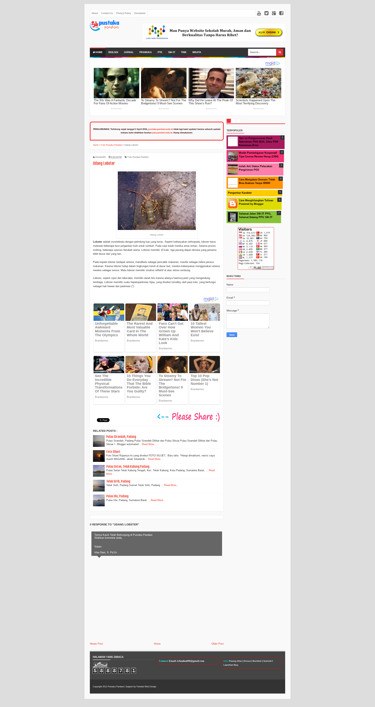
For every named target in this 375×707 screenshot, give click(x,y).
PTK (160, 52)
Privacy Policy (123, 13)
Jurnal (129, 52)
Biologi (113, 52)
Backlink (257, 661)
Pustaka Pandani (116, 686)
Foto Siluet (113, 452)
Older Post (218, 643)
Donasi (247, 661)
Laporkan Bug (230, 665)
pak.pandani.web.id (162, 132)
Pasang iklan (235, 661)
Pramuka (145, 52)
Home (99, 52)
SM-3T (171, 52)
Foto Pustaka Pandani (138, 157)
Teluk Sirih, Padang (118, 481)
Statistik (267, 661)
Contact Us (107, 13)
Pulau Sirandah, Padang (121, 437)
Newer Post (96, 643)
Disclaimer (140, 13)
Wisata (196, 52)
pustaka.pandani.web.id (160, 129)
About (95, 13)
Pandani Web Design (146, 686)
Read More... (149, 444)
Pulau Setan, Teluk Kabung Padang (127, 466)
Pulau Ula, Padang (117, 496)
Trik (184, 52)
